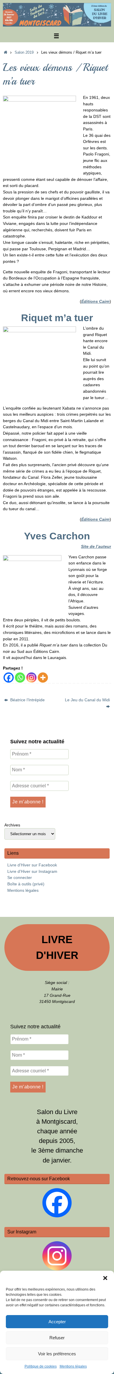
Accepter (57, 1321)
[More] (43, 677)
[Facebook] (9, 677)
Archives (12, 825)
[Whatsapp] (20, 677)
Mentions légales (73, 1366)
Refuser (57, 1337)
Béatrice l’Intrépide (27, 700)
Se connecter (19, 877)
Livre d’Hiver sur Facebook (32, 865)
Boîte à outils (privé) (25, 884)
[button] (105, 1278)
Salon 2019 (24, 52)
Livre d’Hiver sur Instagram (32, 871)
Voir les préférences (57, 1353)
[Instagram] (31, 677)
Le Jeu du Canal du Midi (87, 700)
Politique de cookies (41, 1366)
